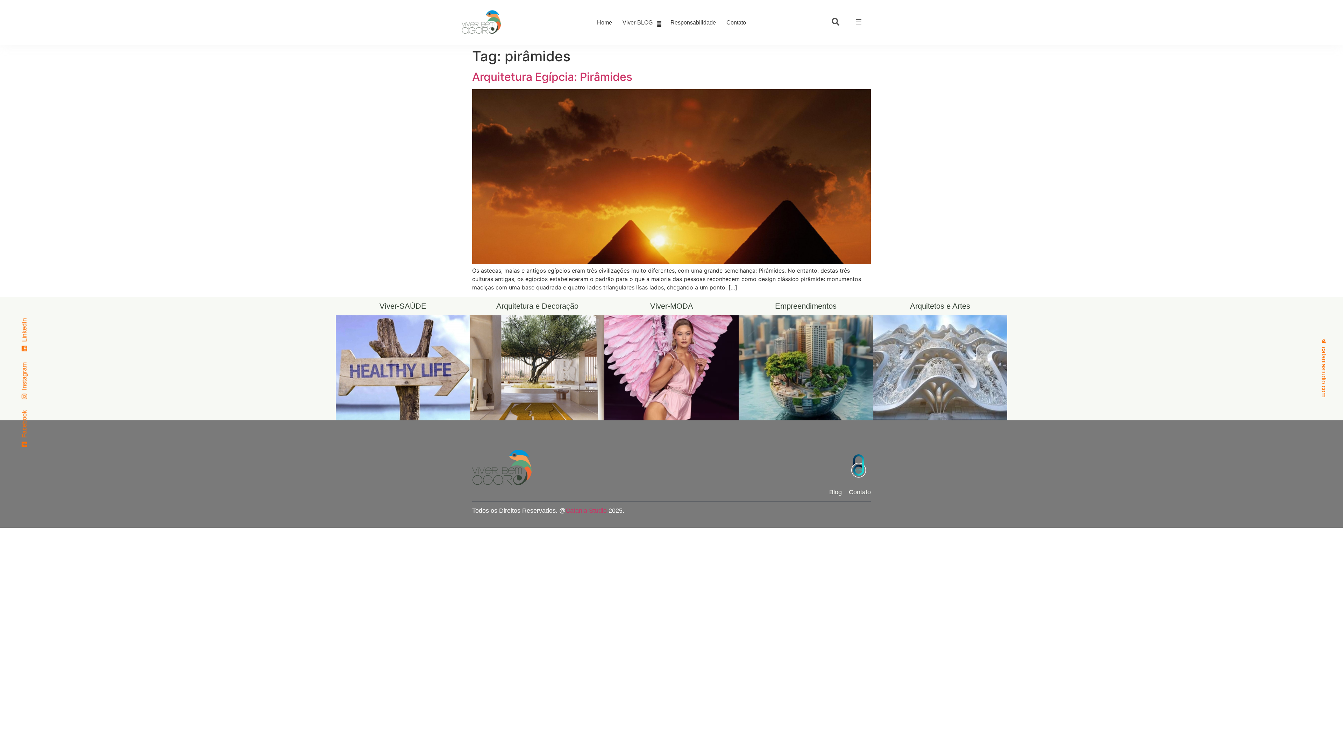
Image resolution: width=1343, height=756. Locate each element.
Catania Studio (586, 510)
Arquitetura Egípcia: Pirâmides (552, 77)
